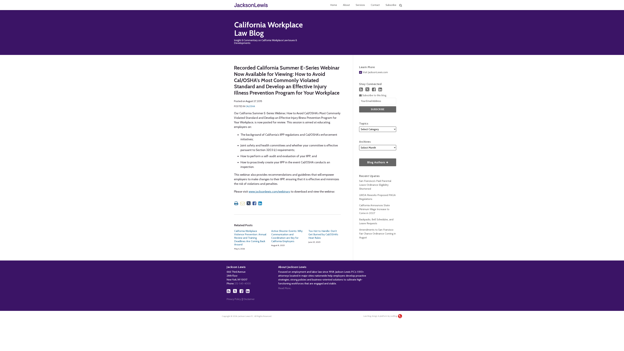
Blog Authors (372, 161)
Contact (375, 4)
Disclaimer (248, 299)
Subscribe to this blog (374, 95)
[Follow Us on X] (367, 89)
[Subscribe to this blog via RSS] (361, 89)
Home (333, 4)
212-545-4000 (243, 283)
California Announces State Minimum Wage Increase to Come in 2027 (374, 209)
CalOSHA (250, 106)
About (346, 4)
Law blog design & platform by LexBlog (380, 316)
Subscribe (391, 4)
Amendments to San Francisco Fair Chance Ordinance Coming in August (377, 233)
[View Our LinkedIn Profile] (380, 89)
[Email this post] (242, 203)
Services (360, 4)
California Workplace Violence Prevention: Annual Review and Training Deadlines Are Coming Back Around (250, 237)
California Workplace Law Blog (268, 29)
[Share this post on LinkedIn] (260, 203)
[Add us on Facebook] (374, 89)
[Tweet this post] (249, 203)
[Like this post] (254, 203)
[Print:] (236, 203)
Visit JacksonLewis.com (375, 72)
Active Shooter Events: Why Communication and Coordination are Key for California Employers (287, 236)
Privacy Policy (234, 299)
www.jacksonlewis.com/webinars (269, 191)
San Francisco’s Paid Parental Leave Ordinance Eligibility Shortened (375, 184)
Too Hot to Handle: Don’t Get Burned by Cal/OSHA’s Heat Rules (323, 234)
